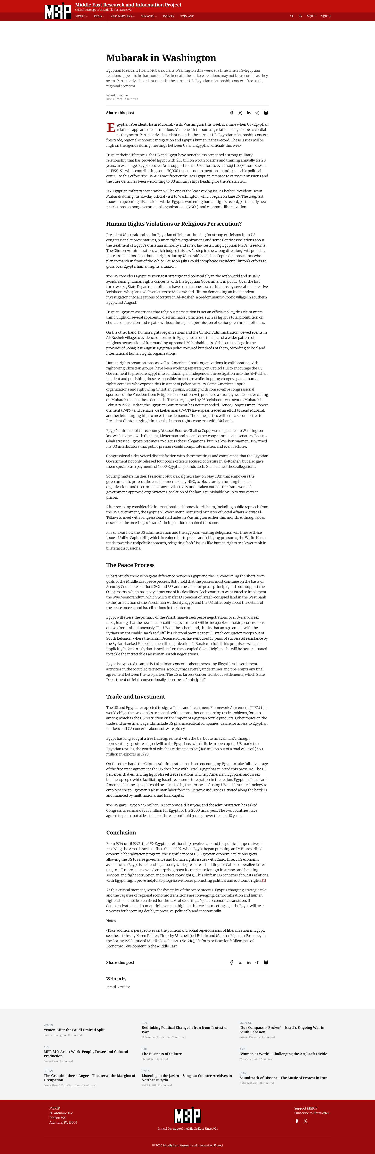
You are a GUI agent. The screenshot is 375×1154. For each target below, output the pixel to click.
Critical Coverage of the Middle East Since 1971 (103, 10)
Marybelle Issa (248, 1059)
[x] (305, 1120)
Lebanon (246, 1022)
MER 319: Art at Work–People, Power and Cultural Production (86, 1053)
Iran (145, 1022)
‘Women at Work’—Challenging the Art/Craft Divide (283, 1053)
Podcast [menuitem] (187, 16)
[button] (83, 16)
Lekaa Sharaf (52, 1085)
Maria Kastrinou (70, 1085)
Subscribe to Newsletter (311, 1113)
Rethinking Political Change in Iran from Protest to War (185, 1029)
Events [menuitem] (168, 16)
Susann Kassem (249, 1037)
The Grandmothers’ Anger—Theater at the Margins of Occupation (89, 1077)
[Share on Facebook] (231, 112)
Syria (146, 1070)
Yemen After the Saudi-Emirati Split (74, 1029)
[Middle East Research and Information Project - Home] (58, 10)
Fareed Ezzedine (117, 95)
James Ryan (51, 1061)
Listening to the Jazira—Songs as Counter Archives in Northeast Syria (187, 1077)
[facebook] (297, 1120)
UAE (144, 1049)
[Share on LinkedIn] (249, 112)
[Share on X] (240, 112)
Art (46, 1046)
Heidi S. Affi (149, 1085)
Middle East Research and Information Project (128, 4)
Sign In (311, 16)
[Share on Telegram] (257, 112)
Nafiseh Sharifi (249, 1083)
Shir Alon (147, 1059)
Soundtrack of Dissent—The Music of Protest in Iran (284, 1077)
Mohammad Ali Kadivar (156, 1037)
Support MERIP (305, 1108)
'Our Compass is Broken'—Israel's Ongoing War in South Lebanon (282, 1029)
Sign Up (326, 16)
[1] (264, 880)
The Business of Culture (162, 1053)
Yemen (48, 1025)
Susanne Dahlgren (55, 1035)
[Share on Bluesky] (266, 113)
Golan (48, 1070)
